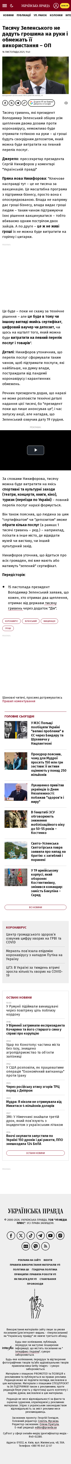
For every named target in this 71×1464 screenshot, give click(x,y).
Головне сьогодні (19, 716)
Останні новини (19, 997)
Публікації (24, 15)
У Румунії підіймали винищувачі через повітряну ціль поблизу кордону (32, 1010)
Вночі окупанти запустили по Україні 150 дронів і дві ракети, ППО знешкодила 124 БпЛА (34, 1140)
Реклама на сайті (29, 1260)
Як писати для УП (25, 1279)
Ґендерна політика (44, 1269)
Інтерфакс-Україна (27, 1351)
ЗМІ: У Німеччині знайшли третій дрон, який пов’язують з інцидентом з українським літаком (34, 1121)
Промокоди (35, 1283)
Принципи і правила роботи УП (35, 1274)
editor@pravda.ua (46, 1427)
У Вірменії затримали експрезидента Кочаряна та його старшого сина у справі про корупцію (35, 1029)
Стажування (48, 1279)
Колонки (56, 15)
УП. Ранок (40, 15)
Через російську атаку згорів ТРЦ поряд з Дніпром (33, 1089)
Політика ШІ (21, 1269)
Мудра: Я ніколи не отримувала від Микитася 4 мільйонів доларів (34, 1104)
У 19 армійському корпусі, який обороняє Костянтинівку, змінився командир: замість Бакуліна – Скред (47, 882)
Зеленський (31, 621)
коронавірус (11, 621)
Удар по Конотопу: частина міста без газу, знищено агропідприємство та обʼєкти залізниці (33, 1051)
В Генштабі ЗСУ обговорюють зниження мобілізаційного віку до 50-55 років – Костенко (48, 822)
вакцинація (49, 621)
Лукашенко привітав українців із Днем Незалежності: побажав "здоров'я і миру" (47, 793)
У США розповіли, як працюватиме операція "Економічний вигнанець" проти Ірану (35, 1071)
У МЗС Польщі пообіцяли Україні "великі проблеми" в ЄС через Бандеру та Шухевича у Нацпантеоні (47, 733)
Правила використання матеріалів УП (35, 1264)
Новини (8, 15)
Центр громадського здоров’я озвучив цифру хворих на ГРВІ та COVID (33, 938)
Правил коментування (18, 701)
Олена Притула (49, 1424)
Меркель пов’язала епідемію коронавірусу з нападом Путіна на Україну (34, 955)
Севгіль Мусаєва (48, 1421)
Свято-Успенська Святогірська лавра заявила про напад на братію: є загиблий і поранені (48, 851)
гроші (8, 628)
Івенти (48, 1260)
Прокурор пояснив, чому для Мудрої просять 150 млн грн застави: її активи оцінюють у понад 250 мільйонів (48, 764)
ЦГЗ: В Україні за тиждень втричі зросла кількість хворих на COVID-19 (34, 971)
